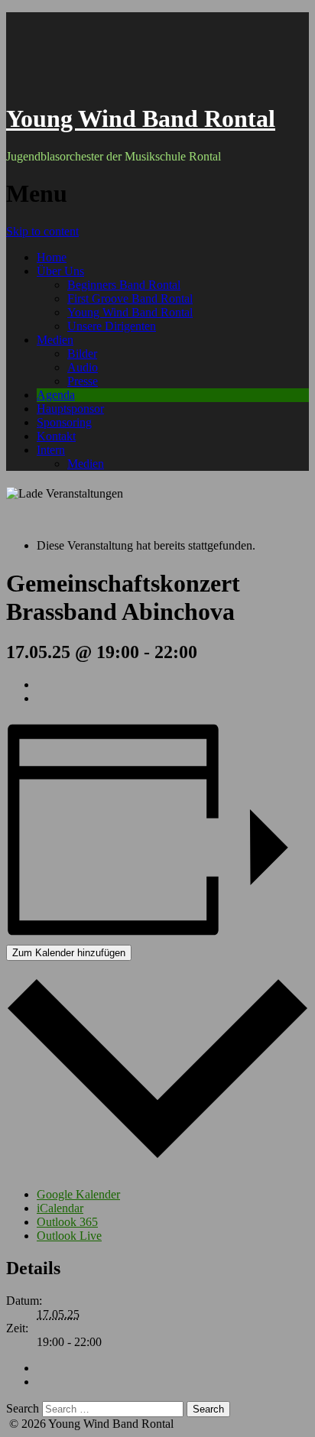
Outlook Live (69, 1235)
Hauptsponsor (70, 408)
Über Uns (60, 270)
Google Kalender (78, 1194)
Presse (82, 381)
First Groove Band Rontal (130, 298)
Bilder (82, 353)
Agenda (56, 394)
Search (22, 1408)
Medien (55, 339)
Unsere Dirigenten (111, 326)
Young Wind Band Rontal (140, 118)
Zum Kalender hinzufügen (68, 953)
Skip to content (42, 231)
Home (52, 257)
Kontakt (56, 436)
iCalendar (60, 1208)
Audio (82, 367)
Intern (51, 449)
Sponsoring (64, 422)
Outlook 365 (67, 1221)
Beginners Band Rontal (123, 284)
